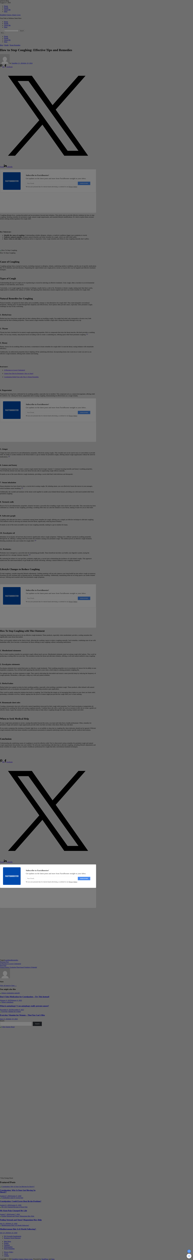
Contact (6, 1255)
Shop (5, 11)
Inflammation (8, 1247)
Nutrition (7, 1245)
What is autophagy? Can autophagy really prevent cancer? (24, 1006)
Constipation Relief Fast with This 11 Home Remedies (21, 377)
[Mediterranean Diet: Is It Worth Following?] (14, 1225)
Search (2, 1021)
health (10, 960)
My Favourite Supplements (12, 1236)
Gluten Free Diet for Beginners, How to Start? (18, 373)
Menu (2, 33)
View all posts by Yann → (8, 985)
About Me (7, 10)
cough (7, 960)
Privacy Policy (8, 1252)
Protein (6, 1243)
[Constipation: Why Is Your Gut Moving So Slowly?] (17, 1186)
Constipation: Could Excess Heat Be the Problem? (20, 1201)
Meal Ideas (7, 1241)
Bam (52, 1259)
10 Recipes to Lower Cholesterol (14, 370)
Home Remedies (15, 45)
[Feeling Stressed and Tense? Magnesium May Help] (17, 1216)
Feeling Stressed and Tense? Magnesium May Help (21, 1220)
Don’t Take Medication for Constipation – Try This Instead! (24, 997)
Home (6, 6)
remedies (15, 960)
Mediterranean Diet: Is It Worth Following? (18, 1229)
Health (6, 8)
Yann (13, 63)
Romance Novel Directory (12, 1238)
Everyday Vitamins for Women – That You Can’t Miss (22, 1015)
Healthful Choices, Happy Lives (10, 15)
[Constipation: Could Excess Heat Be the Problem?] (11, 1198)
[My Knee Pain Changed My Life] (13, 1207)
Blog (1, 45)
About (6, 1254)
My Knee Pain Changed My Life (13, 1211)
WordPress (44, 1259)
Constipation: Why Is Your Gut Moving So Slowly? (17, 1191)
